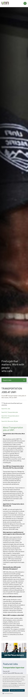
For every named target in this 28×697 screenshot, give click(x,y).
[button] (7, 693)
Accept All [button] (6, 690)
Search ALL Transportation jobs (9, 412)
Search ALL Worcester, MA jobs (9, 421)
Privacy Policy (14, 683)
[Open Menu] (25, 3)
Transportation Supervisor (13, 667)
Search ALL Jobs (5, 408)
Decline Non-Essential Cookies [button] (17, 690)
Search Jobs (7, 380)
